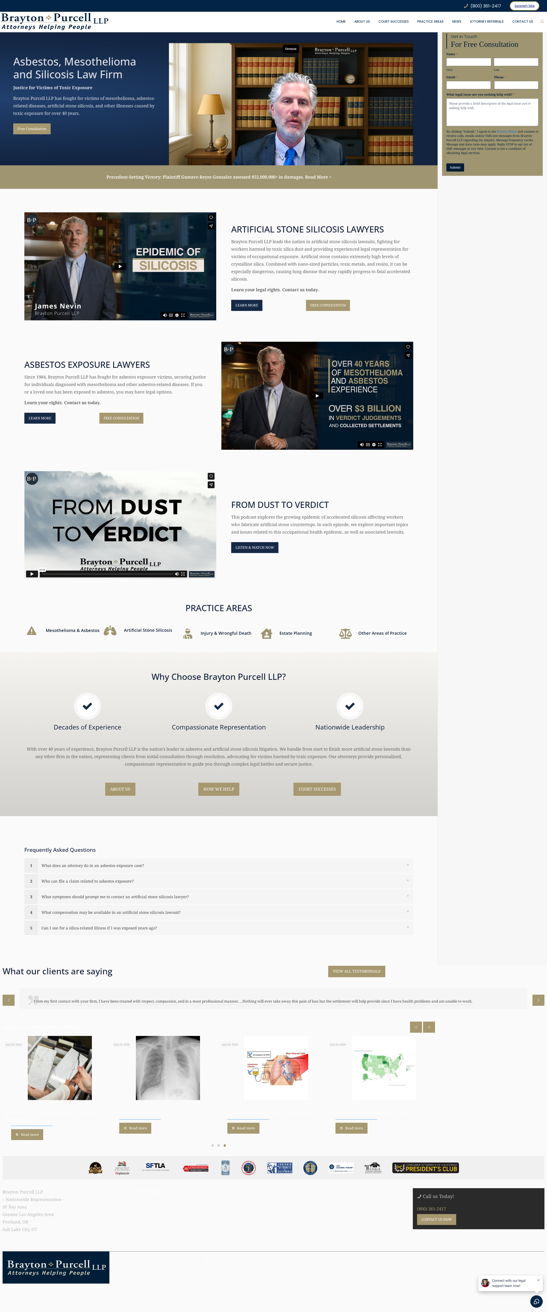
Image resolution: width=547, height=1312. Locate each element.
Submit (455, 167)
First (449, 70)
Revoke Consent (534, 1260)
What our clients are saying (57, 971)
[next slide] (538, 1000)
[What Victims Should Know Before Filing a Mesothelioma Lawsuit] (384, 1068)
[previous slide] (9, 1000)
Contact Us (284, 1211)
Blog (279, 1193)
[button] (218, 865)
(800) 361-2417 (431, 1209)
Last (496, 70)
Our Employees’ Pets (292, 1202)
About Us (146, 1211)
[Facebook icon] (187, 1260)
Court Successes (151, 1229)
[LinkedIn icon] (206, 1260)
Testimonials (149, 1238)
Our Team (146, 1220)
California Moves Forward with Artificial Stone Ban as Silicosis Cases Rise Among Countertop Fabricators (268, 1112)
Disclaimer (284, 1229)
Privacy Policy (507, 131)
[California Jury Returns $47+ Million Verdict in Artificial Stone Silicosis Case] (60, 1068)
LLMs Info (284, 1238)
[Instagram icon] (196, 1260)
